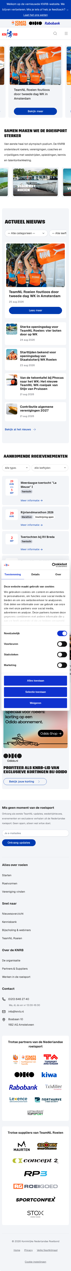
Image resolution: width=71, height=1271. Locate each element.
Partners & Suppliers (15, 968)
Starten (6, 875)
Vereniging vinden (13, 891)
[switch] (62, 644)
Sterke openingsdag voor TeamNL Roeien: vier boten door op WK (40, 330)
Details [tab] (35, 574)
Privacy (28, 1250)
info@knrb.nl (16, 1011)
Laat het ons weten (35, 15)
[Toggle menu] (66, 33)
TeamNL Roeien (12, 938)
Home (17, 1250)
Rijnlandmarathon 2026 (37, 512)
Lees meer (35, 310)
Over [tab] (58, 574)
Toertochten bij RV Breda (38, 537)
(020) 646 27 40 (18, 999)
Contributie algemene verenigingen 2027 (36, 408)
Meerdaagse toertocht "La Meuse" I (39, 485)
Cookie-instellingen (35, 1261)
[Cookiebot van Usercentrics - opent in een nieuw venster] (52, 565)
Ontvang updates (19, 842)
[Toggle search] (55, 33)
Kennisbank (9, 922)
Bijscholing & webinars (16, 930)
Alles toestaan (35, 680)
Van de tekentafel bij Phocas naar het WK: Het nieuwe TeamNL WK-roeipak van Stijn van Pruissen (42, 383)
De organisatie (11, 960)
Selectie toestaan (35, 691)
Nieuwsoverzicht (12, 913)
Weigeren (35, 703)
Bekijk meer (35, 111)
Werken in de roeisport (16, 977)
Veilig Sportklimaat (47, 1250)
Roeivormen (9, 883)
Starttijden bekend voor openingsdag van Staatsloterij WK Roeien (38, 356)
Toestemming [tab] (12, 574)
